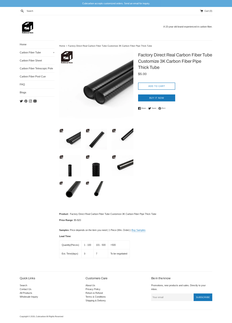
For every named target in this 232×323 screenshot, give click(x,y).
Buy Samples (139, 230)
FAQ (22, 84)
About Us (90, 285)
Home (23, 44)
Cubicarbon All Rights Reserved (49, 316)
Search (23, 285)
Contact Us (25, 289)
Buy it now (156, 98)
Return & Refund (94, 293)
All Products (26, 293)
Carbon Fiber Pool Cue (33, 76)
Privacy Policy (93, 289)
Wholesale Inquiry (29, 296)
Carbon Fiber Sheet (31, 60)
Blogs (23, 92)
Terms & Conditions (96, 296)
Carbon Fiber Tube (37, 52)
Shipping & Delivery (96, 300)
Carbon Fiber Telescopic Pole (36, 68)
